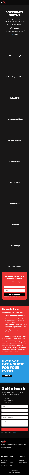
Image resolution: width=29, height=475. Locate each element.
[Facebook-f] (2, 452)
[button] (27, 2)
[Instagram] (5, 452)
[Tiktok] (9, 452)
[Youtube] (7, 452)
